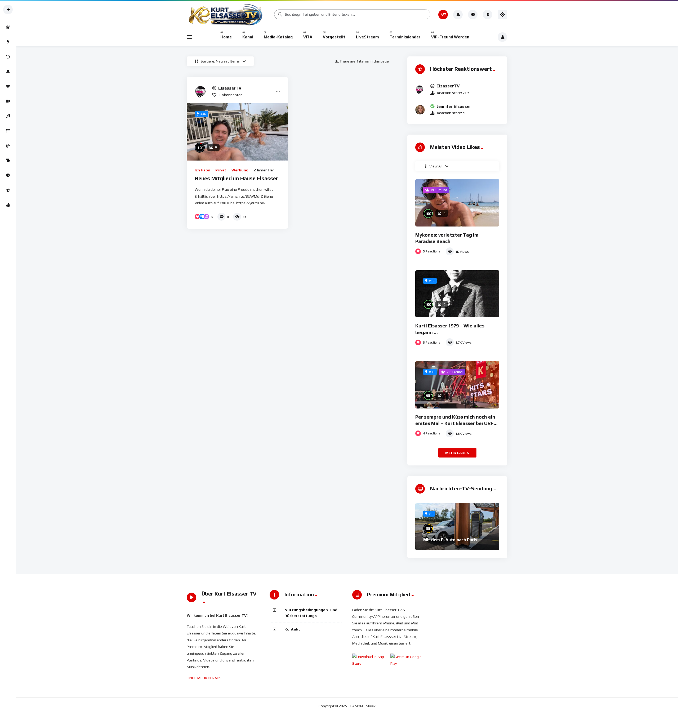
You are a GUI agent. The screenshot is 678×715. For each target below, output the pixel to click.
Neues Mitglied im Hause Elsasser (236, 178)
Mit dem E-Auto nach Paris (450, 539)
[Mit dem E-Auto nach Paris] (457, 526)
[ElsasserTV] (201, 91)
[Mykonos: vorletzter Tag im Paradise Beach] (457, 203)
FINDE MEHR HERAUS (204, 678)
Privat (220, 170)
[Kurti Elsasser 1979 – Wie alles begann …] (457, 294)
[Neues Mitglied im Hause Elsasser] (237, 131)
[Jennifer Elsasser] (420, 109)
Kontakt (292, 629)
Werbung (239, 170)
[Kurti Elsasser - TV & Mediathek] (226, 14)
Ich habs (202, 170)
